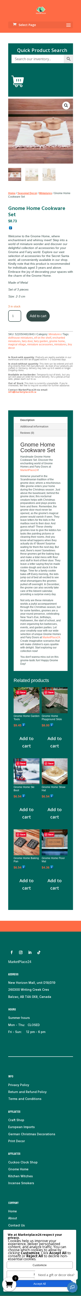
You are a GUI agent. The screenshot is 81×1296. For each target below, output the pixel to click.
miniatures (60, 344)
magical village (17, 344)
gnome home (57, 341)
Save (22, 692)
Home (12, 193)
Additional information (34, 426)
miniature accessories (40, 344)
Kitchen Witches (20, 1176)
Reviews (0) (27, 433)
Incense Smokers (21, 1183)
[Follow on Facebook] (11, 952)
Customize (40, 1265)
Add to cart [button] (26, 742)
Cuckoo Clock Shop (23, 1162)
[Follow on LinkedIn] (29, 952)
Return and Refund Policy (27, 1092)
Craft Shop (16, 1120)
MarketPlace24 (29, 470)
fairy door (27, 341)
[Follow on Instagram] (20, 952)
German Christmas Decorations (31, 1134)
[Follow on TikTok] (38, 952)
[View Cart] (17, 81)
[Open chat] (72, 1287)
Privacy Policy (18, 1085)
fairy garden (41, 341)
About (12, 1218)
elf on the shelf (42, 337)
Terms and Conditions (24, 1099)
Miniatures (45, 193)
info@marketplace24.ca (22, 391)
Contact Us (16, 1225)
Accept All (39, 1284)
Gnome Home (18, 1169)
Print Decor (16, 1141)
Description (27, 420)
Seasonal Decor (27, 193)
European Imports (21, 1127)
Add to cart (38, 316)
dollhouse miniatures (20, 337)
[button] (66, 105)
